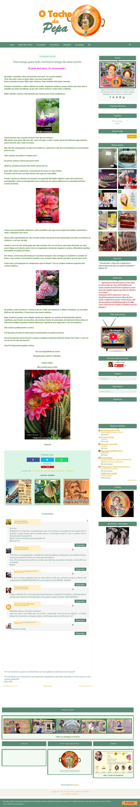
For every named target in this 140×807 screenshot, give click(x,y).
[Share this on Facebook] (33, 460)
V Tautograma (106, 475)
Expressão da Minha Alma (111, 451)
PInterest (47, 301)
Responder (80, 545)
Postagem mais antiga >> (85, 686)
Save (48, 467)
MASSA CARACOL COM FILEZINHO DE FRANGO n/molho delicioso (116, 461)
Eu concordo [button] (129, 803)
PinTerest (47, 218)
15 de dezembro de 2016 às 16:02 (21, 605)
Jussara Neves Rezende (24, 604)
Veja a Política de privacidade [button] (13, 804)
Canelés (104, 439)
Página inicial (48, 686)
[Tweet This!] (47, 460)
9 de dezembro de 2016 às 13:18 (21, 549)
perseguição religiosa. (54, 471)
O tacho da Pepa (107, 437)
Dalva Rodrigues (21, 548)
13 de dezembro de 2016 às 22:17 (21, 588)
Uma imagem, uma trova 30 (112, 432)
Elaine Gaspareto (73, 794)
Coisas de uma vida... (109, 444)
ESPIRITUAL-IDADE (109, 474)
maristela (18, 572)
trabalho (70, 471)
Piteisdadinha (106, 458)
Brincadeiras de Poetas (110, 430)
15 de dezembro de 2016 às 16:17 (29, 622)
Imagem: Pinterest (32, 435)
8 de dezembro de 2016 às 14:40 (21, 522)
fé (42, 471)
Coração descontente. (109, 469)
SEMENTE (105, 453)
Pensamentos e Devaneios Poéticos (115, 467)
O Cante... (104, 446)
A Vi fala (36, 471)
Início (12, 45)
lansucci (18, 623)
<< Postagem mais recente (10, 686)
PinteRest (47, 129)
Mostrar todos (132, 480)
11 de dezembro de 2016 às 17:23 (30, 571)
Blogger (76, 785)
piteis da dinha (20, 521)
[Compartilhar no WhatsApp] (61, 460)
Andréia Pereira (21, 587)
